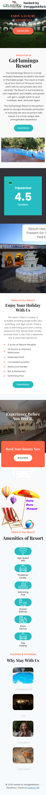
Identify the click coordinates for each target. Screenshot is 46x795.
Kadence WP (33, 788)
